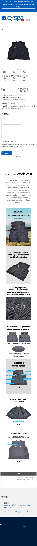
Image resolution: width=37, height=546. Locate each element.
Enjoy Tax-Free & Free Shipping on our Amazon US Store (18, 5)
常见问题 (4, 497)
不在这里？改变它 (14, 95)
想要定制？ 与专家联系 (8, 103)
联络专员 (18, 512)
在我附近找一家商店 (19, 99)
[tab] (18, 494)
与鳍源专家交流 (23, 91)
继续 (6, 153)
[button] (16, 69)
